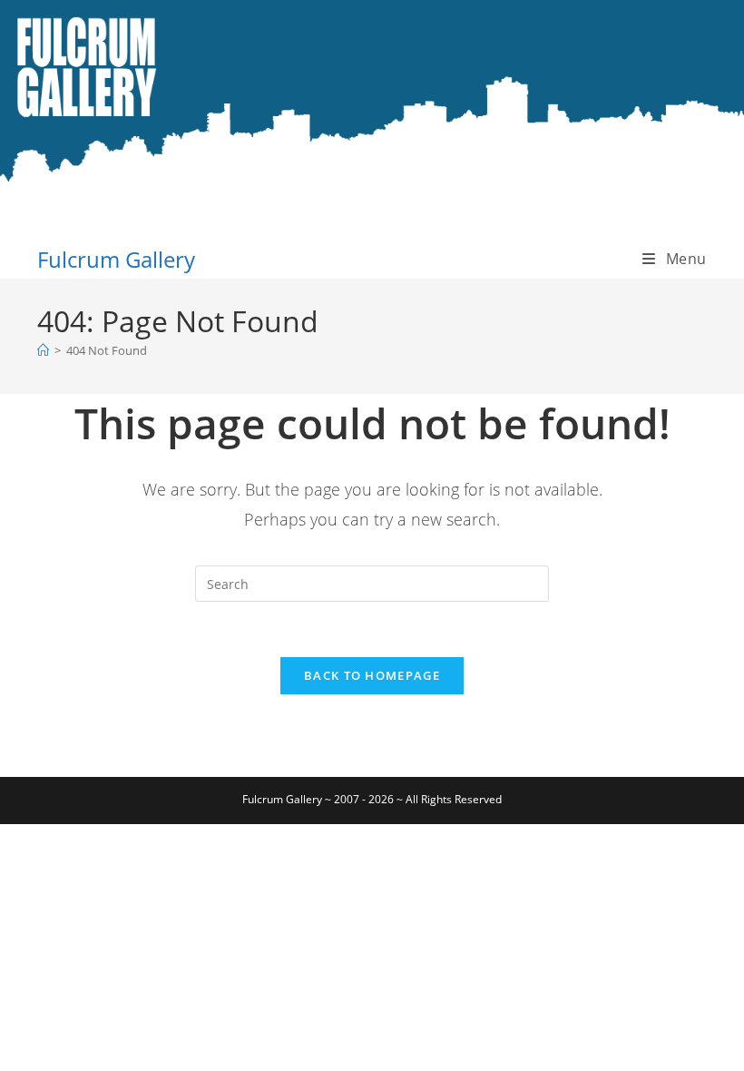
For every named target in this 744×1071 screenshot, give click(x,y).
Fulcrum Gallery (116, 259)
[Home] (43, 350)
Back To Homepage (372, 675)
